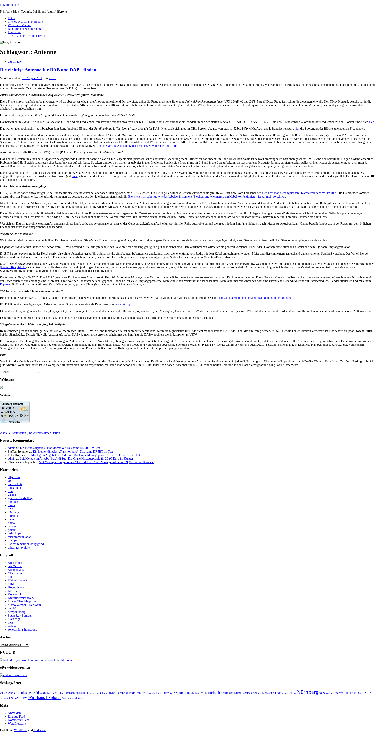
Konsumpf (14, 594)
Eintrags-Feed (16, 716)
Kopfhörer (227, 692)
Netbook (285, 693)
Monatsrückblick (271, 692)
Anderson (39, 730)
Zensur (81, 698)
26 (5, 692)
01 (1, 692)
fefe (10, 576)
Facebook (123, 692)
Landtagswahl (249, 692)
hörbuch (13, 501)
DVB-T (112, 693)
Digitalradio (102, 692)
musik (11, 505)
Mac (260, 693)
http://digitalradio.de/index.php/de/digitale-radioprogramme (255, 297)
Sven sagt (14, 619)
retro (354, 692)
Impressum (14, 32)
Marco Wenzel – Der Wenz (24, 605)
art (9, 480)
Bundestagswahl (27, 692)
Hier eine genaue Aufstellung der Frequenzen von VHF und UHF (136, 145)
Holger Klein (16, 587)
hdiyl (11, 583)
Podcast (338, 692)
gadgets (12, 494)
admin (52, 78)
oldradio (13, 515)
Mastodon (67, 660)
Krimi (237, 692)
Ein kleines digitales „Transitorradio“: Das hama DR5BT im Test (60, 448)
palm (11, 519)
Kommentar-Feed (18, 720)
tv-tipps (12, 540)
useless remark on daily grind (26, 544)
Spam (361, 693)
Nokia (293, 693)
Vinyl (24, 697)
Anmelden (14, 713)
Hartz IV (199, 693)
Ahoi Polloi (15, 562)
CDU (43, 692)
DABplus (58, 693)
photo (11, 522)
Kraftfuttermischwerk (21, 598)
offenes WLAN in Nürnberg (25, 21)
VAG (17, 697)
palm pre (330, 693)
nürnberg (13, 512)
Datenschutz (71, 692)
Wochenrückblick (69, 698)
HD (205, 693)
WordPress (20, 730)
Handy (190, 693)
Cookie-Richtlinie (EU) (30, 35)
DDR (82, 692)
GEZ (172, 692)
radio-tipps (14, 533)
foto (10, 491)
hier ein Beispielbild (13, 267)
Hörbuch (214, 692)
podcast (12, 526)
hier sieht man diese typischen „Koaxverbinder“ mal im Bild (299, 193)
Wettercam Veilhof (19, 25)
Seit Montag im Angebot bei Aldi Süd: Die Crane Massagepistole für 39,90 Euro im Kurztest (83, 455)
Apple (12, 692)
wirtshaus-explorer (19, 547)
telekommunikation (19, 537)
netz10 (12, 608)
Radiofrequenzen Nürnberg (25, 28)
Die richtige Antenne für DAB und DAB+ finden (48, 69)
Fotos (11, 18)
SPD (368, 692)
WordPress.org (17, 723)
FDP (132, 692)
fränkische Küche (154, 693)
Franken (140, 692)
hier (371, 121)
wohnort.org (122, 304)
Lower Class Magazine (22, 601)
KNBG (12, 590)
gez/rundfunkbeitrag (20, 498)
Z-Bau (12, 626)
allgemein (14, 477)
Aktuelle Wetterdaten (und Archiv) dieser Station (30, 433)
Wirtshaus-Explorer (44, 697)
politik (12, 530)
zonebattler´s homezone (22, 629)
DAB (50, 692)
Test (11, 698)
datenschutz (15, 484)
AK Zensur (15, 566)
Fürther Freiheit (17, 580)
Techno (4, 697)
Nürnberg (307, 692)
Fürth (166, 692)
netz (10, 508)
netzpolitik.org (17, 612)
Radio (347, 692)
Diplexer (5, 284)
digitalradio (15, 61)
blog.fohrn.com (9, 4)
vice (10, 622)
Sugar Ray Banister (20, 615)
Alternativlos (16, 569)
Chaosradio (15, 573)
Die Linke (90, 693)
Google (181, 692)
